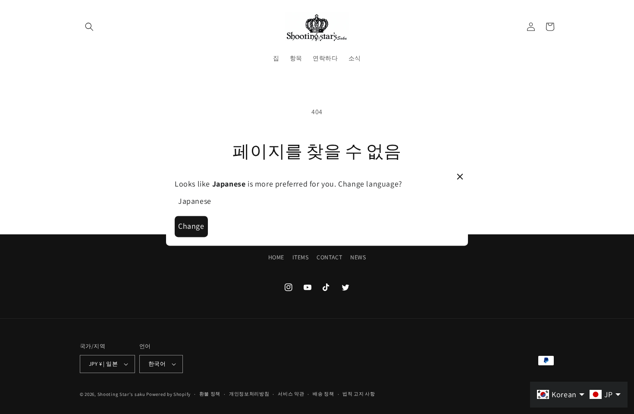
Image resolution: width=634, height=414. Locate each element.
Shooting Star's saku (121, 394)
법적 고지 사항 (358, 394)
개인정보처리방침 (249, 394)
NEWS (358, 257)
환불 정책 (210, 394)
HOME (276, 257)
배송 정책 (323, 394)
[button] (89, 26)
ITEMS (300, 257)
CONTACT (329, 257)
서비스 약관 (291, 394)
